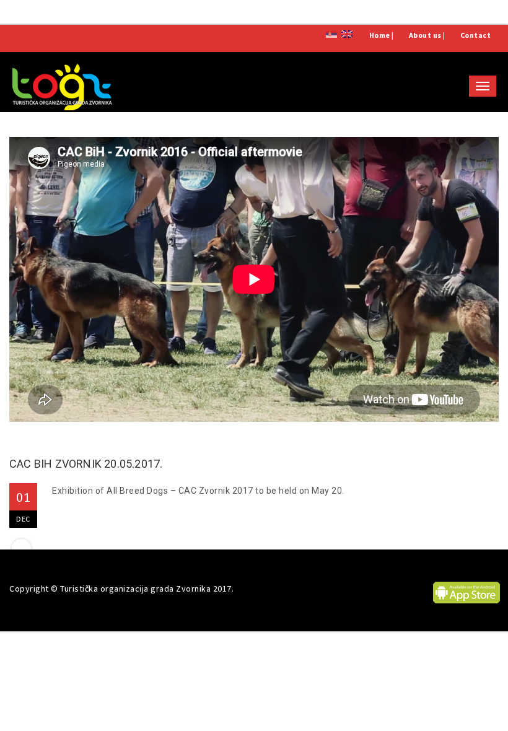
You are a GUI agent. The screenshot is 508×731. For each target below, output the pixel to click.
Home (379, 35)
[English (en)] (347, 33)
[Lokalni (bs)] (331, 33)
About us (425, 35)
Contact (475, 35)
